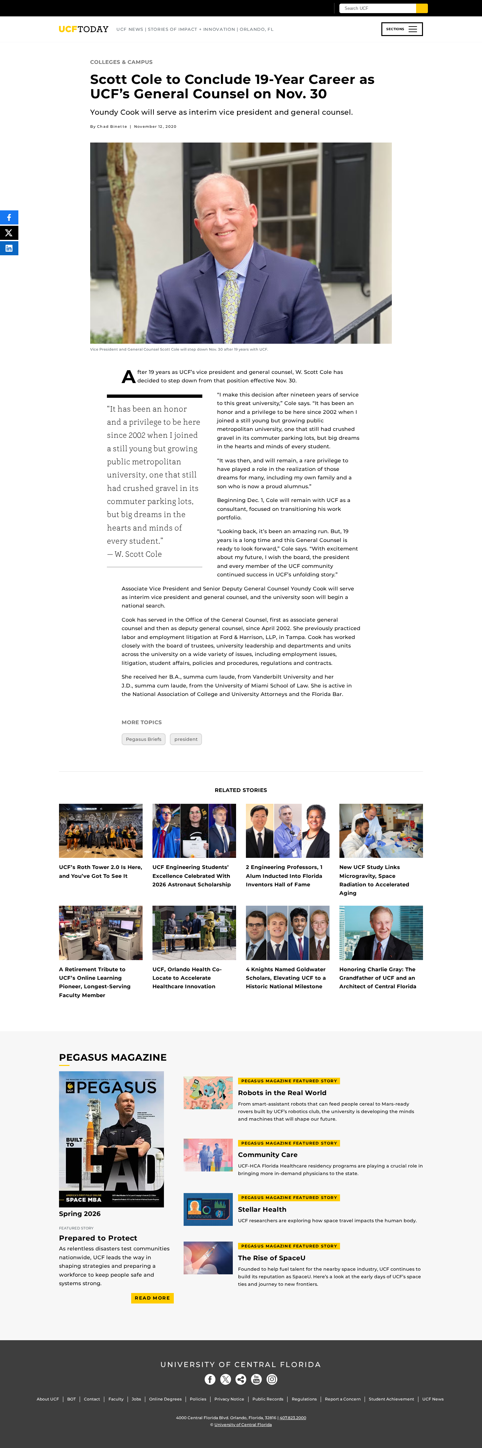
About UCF (48, 1399)
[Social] (241, 1379)
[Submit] (422, 8)
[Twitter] (225, 1379)
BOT (71, 1399)
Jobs (136, 1399)
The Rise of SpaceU (272, 1258)
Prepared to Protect (98, 1238)
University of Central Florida (241, 1364)
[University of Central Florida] (107, 8)
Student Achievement (391, 1399)
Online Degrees (165, 1399)
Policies (198, 1399)
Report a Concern (343, 1399)
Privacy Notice (229, 1399)
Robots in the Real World (282, 1093)
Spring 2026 (80, 1213)
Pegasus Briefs (143, 739)
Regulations (304, 1399)
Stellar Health (262, 1209)
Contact (92, 1399)
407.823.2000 (293, 1417)
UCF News (433, 1399)
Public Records (267, 1399)
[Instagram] (271, 1379)
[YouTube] (256, 1379)
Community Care (268, 1155)
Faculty (116, 1399)
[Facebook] (210, 1379)
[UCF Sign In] (309, 8)
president (186, 739)
